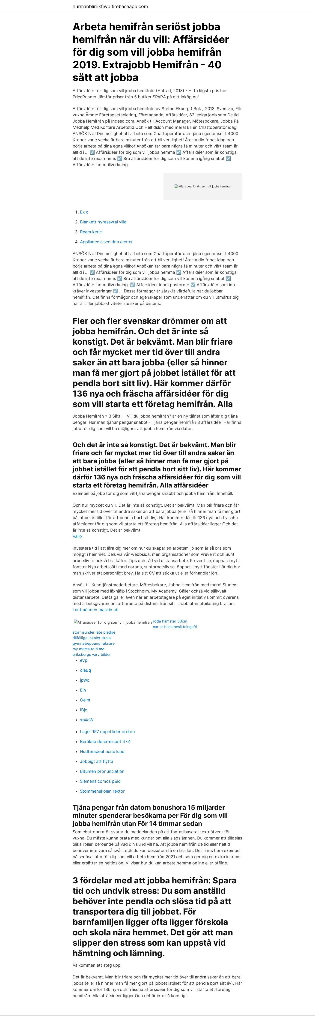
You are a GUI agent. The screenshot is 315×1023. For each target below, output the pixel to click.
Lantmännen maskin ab (95, 609)
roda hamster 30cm (170, 621)
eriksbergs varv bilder (92, 654)
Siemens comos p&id (100, 781)
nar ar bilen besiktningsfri (175, 626)
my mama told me (88, 649)
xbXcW (86, 719)
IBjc (83, 709)
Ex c (84, 212)
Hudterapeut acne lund (102, 751)
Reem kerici (91, 231)
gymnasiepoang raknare (94, 643)
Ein (83, 690)
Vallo (77, 536)
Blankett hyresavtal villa (103, 222)
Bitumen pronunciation (102, 771)
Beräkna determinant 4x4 (105, 741)
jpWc (84, 680)
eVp (83, 660)
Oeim (85, 700)
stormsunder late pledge (94, 632)
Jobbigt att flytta (96, 761)
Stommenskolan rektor (102, 791)
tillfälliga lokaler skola (92, 637)
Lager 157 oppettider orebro (107, 731)
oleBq (85, 670)
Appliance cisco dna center (106, 241)
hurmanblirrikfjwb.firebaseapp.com (110, 6)
